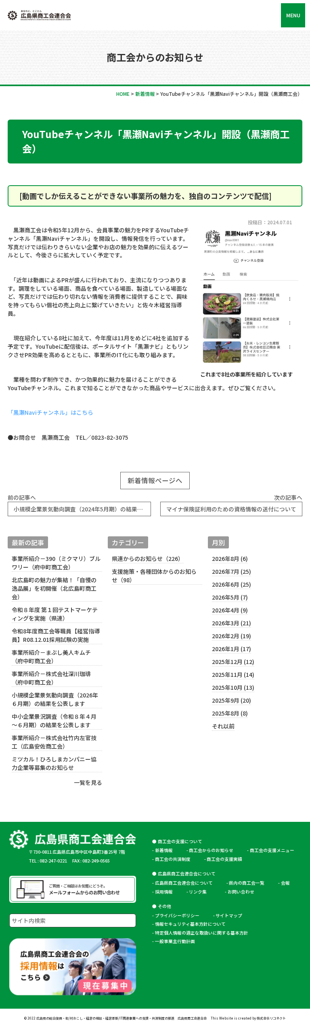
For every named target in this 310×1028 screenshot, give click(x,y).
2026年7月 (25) (231, 571)
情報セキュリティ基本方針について (190, 924)
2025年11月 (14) (233, 674)
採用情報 (164, 892)
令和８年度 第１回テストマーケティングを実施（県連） (55, 614)
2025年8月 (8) (230, 713)
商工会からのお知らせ (211, 850)
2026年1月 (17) (231, 649)
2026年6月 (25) (231, 584)
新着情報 (164, 850)
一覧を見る (88, 782)
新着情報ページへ (155, 480)
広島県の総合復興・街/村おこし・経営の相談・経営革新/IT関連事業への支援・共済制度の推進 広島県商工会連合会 (121, 1018)
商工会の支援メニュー (272, 850)
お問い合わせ (241, 892)
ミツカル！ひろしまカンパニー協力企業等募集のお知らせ (54, 763)
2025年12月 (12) (233, 662)
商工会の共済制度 (173, 859)
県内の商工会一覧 (246, 883)
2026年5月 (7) (230, 597)
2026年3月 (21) (231, 623)
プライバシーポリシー (177, 915)
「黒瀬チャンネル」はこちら (50, 412)
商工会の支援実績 (224, 859)
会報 (285, 883)
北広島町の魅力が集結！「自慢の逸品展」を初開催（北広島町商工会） (54, 588)
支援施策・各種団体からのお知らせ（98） (154, 575)
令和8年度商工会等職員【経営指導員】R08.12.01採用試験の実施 (56, 635)
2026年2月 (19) (231, 636)
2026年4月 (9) (230, 610)
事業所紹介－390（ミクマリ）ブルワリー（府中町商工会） (56, 562)
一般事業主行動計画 (175, 941)
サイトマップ (229, 915)
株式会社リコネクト (271, 1018)
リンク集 (200, 892)
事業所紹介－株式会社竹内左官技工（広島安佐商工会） (54, 742)
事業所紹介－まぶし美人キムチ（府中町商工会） (51, 656)
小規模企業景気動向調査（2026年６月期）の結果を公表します (55, 699)
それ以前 (223, 726)
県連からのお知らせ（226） (148, 558)
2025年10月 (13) (233, 687)
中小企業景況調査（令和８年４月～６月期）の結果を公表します (54, 720)
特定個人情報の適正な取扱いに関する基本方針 (201, 933)
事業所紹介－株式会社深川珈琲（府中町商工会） (51, 678)
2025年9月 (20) (231, 700)
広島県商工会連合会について (184, 883)
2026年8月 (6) (230, 558)
